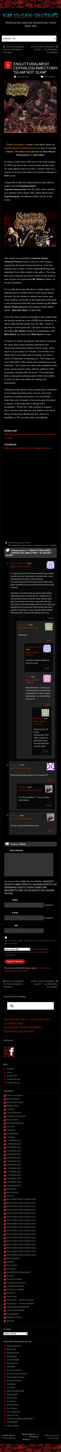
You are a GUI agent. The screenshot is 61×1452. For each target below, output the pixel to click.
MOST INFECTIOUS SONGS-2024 (21, 1251)
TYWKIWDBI (12, 1422)
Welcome (11, 1321)
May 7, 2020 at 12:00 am (32, 681)
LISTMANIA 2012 (14, 1140)
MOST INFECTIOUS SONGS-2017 (21, 1227)
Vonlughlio (53, 545)
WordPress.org (13, 1083)
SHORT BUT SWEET (15, 1290)
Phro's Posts (12, 1265)
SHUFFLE (11, 1293)
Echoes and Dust (14, 1370)
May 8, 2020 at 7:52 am (20, 768)
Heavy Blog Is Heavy (16, 1377)
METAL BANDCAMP (15, 1391)
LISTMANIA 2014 (14, 1147)
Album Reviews (23, 77)
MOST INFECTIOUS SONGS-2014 (21, 1217)
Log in (9, 1072)
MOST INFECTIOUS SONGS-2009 (21, 1199)
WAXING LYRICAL (14, 1317)
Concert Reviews (14, 1113)
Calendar (11, 1109)
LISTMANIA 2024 (14, 1182)
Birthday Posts (13, 1106)
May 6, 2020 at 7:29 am (20, 566)
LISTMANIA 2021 (14, 1172)
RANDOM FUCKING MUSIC (18, 1272)
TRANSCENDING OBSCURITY (20, 1419)
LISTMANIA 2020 (14, 1168)
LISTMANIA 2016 (14, 1154)
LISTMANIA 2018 (14, 1161)
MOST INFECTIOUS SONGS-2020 (21, 1238)
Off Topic (10, 1262)
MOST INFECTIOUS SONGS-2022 (21, 1244)
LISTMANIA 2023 (14, 1179)
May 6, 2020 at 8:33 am (28, 628)
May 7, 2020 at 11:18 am (40, 722)
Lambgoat (11, 1384)
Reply (50, 618)
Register (10, 1069)
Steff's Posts (12, 1296)
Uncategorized (13, 1314)
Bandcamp (11, 1349)
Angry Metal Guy (14, 1346)
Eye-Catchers (12, 1120)
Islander (19, 543)
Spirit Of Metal (13, 1405)
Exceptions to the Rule (16, 1116)
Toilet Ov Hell (12, 1415)
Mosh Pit (10, 1196)
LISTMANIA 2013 (14, 1144)
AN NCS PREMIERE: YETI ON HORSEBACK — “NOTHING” (14, 50)
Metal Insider (12, 1394)
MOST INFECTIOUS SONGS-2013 (21, 1213)
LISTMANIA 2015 (14, 1151)
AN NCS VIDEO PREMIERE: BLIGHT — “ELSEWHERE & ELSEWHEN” (44, 50)
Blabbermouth (13, 1353)
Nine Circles (12, 1398)
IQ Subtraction (13, 1134)
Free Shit (10, 1127)
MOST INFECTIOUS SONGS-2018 (21, 1231)
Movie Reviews (13, 1258)
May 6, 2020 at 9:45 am (32, 654)
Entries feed (12, 1076)
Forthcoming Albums (15, 1123)
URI (16, 925)
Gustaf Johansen (19, 563)
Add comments (49, 77)
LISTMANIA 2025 (14, 1186)
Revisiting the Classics (16, 1283)
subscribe (38, 952)
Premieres (11, 1269)
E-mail (15, 913)
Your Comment (16, 850)
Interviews (11, 1130)
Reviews (10, 1276)
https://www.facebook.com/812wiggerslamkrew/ (27, 448)
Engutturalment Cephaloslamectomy (34, 545)
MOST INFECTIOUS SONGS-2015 (21, 1220)
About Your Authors (15, 1095)
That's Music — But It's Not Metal (20, 1304)
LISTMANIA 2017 (14, 1158)
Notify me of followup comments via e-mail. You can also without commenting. (26, 952)
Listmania (11, 1137)
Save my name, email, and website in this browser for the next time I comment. (30, 942)
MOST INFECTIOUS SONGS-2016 (21, 1224)
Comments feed (13, 1079)
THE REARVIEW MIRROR (18, 1307)
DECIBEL (11, 1367)
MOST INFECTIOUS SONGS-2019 (21, 1234)
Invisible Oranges (14, 1381)
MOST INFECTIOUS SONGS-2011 (21, 1206)
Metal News (12, 1189)
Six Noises (11, 1401)
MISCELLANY (13, 1192)
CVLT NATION (13, 1360)
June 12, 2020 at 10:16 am (22, 819)
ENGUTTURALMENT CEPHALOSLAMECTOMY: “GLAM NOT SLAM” (35, 68)
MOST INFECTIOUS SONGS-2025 (21, 1255)
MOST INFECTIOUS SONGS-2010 (21, 1203)
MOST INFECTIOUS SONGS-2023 (21, 1248)
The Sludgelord (13, 1412)
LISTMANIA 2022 (14, 1175)
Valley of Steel (13, 1426)
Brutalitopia (12, 1356)
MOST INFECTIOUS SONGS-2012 (21, 1210)
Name (15, 900)
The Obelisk (12, 1408)
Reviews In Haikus (14, 1279)
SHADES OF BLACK (15, 1286)
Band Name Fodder (15, 1102)
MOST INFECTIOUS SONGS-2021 (21, 1241)
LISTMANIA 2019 (14, 1165)
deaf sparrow (12, 1363)
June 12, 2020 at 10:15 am (29, 790)
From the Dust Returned (17, 1374)
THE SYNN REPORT (15, 1310)
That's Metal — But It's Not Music (20, 1300)
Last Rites (11, 1387)
